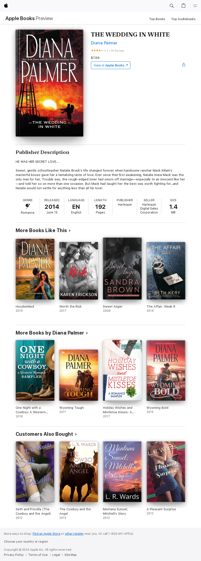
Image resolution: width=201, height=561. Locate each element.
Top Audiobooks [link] (183, 19)
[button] (171, 6)
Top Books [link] (157, 19)
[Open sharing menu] (184, 65)
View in (109, 65)
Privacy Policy (14, 555)
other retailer (74, 534)
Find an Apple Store (47, 534)
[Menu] (195, 6)
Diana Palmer (104, 42)
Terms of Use (38, 555)
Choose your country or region (26, 541)
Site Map (70, 555)
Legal (56, 555)
